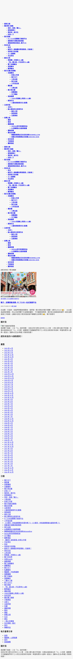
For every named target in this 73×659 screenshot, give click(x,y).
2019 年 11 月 (8, 395)
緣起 (9, 120)
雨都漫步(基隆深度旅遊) (16, 41)
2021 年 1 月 (8, 372)
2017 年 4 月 (8, 459)
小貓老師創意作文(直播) (19, 102)
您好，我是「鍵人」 (14, 28)
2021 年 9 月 (8, 359)
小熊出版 (14, 88)
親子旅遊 (7, 36)
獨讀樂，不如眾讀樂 (11, 572)
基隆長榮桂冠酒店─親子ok (17, 43)
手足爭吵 (11, 55)
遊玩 (5, 619)
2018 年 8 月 (8, 425)
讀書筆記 (7, 565)
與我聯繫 (7, 642)
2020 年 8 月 (8, 382)
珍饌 (5, 606)
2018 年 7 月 (8, 427)
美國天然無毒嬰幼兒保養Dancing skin (25, 137)
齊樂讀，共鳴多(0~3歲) (16, 60)
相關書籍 (7, 574)
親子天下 (14, 77)
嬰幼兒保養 (11, 132)
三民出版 (14, 79)
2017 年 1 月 (8, 466)
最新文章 (7, 23)
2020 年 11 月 (8, 376)
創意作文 (11, 100)
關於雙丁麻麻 (8, 26)
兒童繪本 (11, 73)
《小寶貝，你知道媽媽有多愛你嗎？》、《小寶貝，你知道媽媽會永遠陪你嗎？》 (32, 523)
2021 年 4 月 (8, 367)
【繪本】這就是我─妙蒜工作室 (15, 540)
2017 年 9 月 (8, 449)
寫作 (5, 625)
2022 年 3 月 (8, 353)
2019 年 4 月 (8, 410)
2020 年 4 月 (8, 389)
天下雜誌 (14, 94)
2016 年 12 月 (8, 468)
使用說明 (14, 113)
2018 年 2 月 (8, 438)
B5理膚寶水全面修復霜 (19, 128)
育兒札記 (7, 45)
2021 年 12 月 (8, 355)
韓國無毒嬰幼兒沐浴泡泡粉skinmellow (25, 134)
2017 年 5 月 (8, 457)
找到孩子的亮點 (13, 51)
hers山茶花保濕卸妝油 (19, 126)
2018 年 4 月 (8, 434)
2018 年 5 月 (8, 431)
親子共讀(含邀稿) (10, 70)
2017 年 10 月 (8, 446)
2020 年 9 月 (8, 380)
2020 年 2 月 (8, 391)
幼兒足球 (11, 139)
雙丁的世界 (8, 557)
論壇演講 (7, 561)
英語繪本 (11, 66)
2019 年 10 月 (8, 397)
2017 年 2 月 (8, 464)
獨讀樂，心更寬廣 (10, 638)
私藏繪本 (7, 570)
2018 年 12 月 (8, 419)
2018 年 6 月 (8, 429)
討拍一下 (11, 34)
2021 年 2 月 (8, 370)
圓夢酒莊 (11, 143)
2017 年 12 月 (8, 442)
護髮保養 (11, 130)
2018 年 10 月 (8, 421)
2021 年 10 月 (8, 357)
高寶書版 (14, 92)
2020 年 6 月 (8, 387)
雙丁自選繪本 (12, 64)
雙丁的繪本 (8, 576)
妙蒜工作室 (15, 75)
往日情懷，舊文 (9, 623)
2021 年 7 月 (8, 363)
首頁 (5, 635)
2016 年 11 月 (8, 470)
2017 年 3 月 (8, 461)
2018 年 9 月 (8, 423)
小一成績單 (11, 53)
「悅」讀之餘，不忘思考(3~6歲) (19, 62)
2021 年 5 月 (8, 365)
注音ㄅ (10, 107)
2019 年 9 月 (8, 399)
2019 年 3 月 (8, 412)
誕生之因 (14, 111)
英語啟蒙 (11, 96)
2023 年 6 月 (8, 348)
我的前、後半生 (13, 32)
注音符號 (7, 105)
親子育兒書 (11, 90)
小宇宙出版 (15, 83)
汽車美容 (11, 141)
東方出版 (14, 81)
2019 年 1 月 (8, 417)
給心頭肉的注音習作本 (15, 109)
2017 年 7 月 (8, 453)
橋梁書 (10, 85)
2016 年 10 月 (8, 472)
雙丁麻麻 (14, 306)
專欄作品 (7, 627)
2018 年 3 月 (8, 436)
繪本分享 (7, 58)
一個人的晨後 (9, 621)
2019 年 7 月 (8, 404)
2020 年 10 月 (9, 378)
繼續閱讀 (3, 317)
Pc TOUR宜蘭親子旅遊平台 (17, 38)
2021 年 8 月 (8, 361)
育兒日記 (7, 551)
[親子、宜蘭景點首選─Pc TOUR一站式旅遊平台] (18, 296)
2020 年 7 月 (8, 385)
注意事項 (14, 115)
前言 (9, 47)
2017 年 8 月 (8, 451)
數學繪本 (11, 68)
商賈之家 (7, 117)
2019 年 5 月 (8, 408)
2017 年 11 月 (8, 444)
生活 (5, 617)
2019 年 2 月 (8, 414)
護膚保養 (11, 124)
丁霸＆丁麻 (8, 580)
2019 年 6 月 (8, 406)
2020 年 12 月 (9, 374)
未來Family (8, 559)
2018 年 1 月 (8, 440)
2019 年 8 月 (8, 402)
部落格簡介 (11, 30)
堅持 (9, 122)
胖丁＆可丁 (8, 583)
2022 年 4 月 (8, 350)
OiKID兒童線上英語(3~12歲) (21, 98)
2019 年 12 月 (8, 393)
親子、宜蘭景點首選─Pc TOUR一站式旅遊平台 (18, 302)
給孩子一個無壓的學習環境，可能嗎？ (21, 49)
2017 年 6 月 (8, 455)
